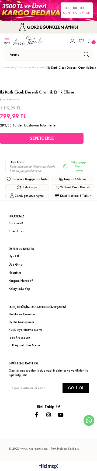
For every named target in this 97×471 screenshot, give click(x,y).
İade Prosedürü (19, 337)
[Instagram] (48, 414)
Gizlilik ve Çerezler (22, 314)
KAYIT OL (75, 387)
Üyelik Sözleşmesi (21, 322)
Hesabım (15, 272)
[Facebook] (37, 414)
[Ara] (86, 54)
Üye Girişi (16, 264)
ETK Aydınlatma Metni (24, 345)
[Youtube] (60, 414)
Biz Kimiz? (16, 223)
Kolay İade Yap (19, 288)
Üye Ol (14, 256)
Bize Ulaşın (16, 231)
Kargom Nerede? (21, 280)
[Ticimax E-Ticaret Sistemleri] (48, 467)
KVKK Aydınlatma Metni (25, 330)
